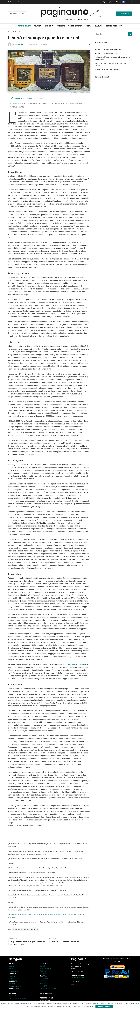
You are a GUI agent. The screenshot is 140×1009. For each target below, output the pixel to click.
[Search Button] (104, 2)
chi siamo (10, 2)
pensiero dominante (31, 929)
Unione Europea (75, 26)
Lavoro (11, 979)
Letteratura (44, 978)
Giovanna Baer (19, 44)
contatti (17, 2)
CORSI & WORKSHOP (114, 26)
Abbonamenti (124, 13)
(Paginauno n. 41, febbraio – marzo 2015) (27, 98)
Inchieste (61, 26)
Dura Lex (12, 983)
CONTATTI (74, 984)
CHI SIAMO (75, 982)
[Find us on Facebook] (123, 2)
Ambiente (43, 971)
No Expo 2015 (13, 996)
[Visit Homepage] (71, 13)
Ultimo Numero (24, 26)
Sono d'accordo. (104, 1006)
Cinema (42, 981)
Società (88, 26)
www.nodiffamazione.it (76, 664)
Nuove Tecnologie (46, 968)
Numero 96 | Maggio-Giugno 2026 (106, 53)
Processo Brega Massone (17, 998)
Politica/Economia (15, 986)
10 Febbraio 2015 (33, 44)
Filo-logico (43, 986)
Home (9, 32)
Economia (49, 26)
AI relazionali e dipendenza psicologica (108, 69)
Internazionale (13, 971)
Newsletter (18, 13)
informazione (17, 929)
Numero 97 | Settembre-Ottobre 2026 (108, 49)
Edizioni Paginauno (77, 978)
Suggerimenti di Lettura (48, 988)
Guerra (11, 969)
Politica (37, 26)
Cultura (98, 26)
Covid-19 (43, 973)
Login (130, 2)
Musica (42, 983)
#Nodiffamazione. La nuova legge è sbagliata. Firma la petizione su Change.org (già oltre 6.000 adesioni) (43, 914)
